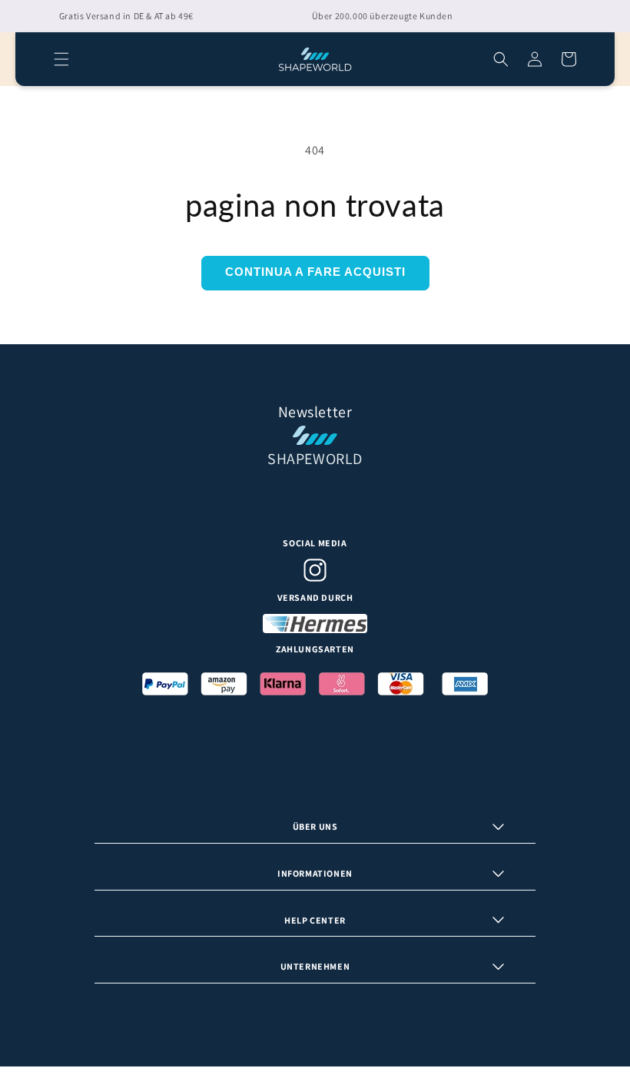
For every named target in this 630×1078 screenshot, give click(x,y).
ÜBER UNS (315, 826)
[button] (61, 59)
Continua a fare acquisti (315, 271)
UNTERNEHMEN (315, 966)
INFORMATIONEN (315, 873)
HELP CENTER (315, 920)
